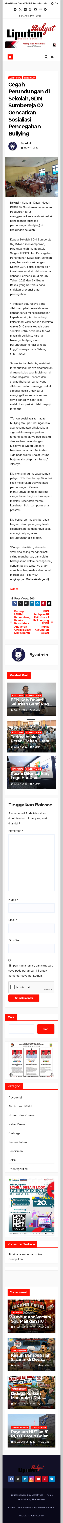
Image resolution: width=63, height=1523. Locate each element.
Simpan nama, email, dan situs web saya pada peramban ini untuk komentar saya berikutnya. (30, 970)
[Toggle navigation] (28, 57)
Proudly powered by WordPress (27, 1495)
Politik (12, 1160)
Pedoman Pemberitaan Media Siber (36, 1507)
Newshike (23, 1499)
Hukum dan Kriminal (22, 1115)
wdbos (14, 589)
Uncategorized (18, 1169)
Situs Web (14, 940)
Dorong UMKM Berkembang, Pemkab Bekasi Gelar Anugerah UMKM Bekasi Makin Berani (22, 622)
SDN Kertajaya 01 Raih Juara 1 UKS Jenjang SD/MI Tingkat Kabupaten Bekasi (41, 622)
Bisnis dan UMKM (20, 1106)
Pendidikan (29, 78)
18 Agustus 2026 (25, 1403)
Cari (11, 1017)
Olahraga (14, 1133)
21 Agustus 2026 (25, 1327)
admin (28, 143)
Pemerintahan (33, 695)
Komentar (15, 830)
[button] (46, 57)
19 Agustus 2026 (25, 1365)
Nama (13, 899)
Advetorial (15, 78)
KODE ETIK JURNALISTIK (31, 1515)
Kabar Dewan (17, 1124)
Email (12, 920)
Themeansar (38, 1499)
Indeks (11, 1507)
